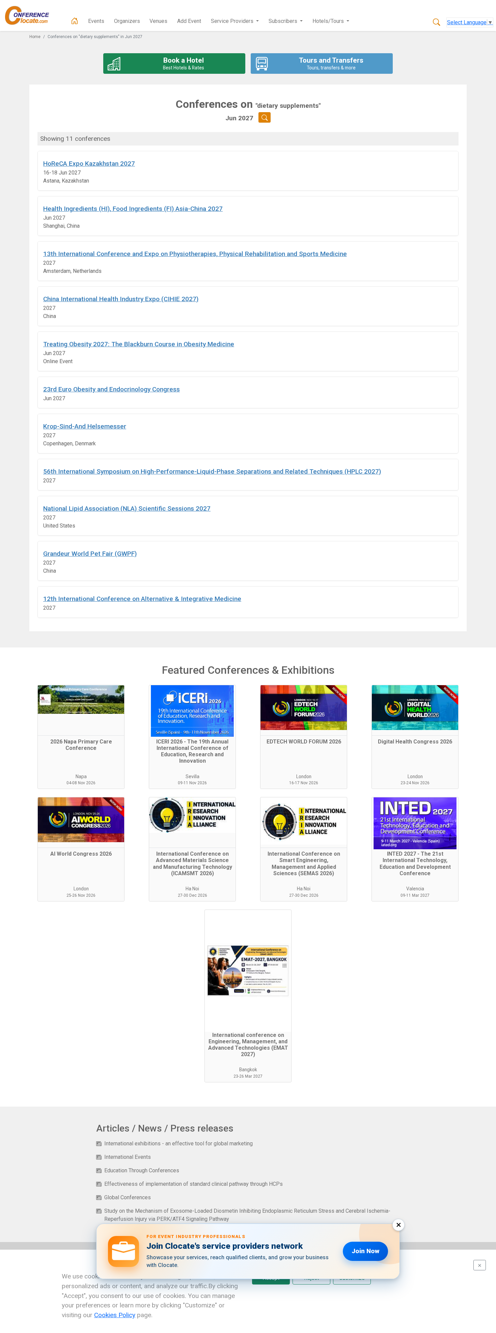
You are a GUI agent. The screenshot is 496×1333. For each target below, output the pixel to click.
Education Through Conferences (141, 1170)
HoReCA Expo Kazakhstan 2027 (89, 163)
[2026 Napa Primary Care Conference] (81, 710)
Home (34, 36)
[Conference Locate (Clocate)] (30, 15)
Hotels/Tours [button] (328, 21)
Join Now (365, 1251)
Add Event (189, 21)
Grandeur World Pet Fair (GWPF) (90, 554)
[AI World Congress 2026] (81, 822)
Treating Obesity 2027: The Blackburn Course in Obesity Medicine (138, 344)
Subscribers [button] (284, 21)
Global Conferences (127, 1197)
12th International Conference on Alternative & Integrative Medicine (142, 599)
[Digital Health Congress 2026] (415, 710)
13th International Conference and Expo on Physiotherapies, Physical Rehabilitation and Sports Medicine (195, 254)
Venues (158, 21)
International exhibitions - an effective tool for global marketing (178, 1143)
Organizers (127, 21)
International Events (127, 1157)
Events (96, 21)
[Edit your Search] (264, 117)
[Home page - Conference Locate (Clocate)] (74, 21)
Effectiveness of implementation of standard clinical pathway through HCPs (193, 1184)
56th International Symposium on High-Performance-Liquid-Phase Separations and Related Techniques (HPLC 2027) (212, 471)
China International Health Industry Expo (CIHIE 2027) (120, 299)
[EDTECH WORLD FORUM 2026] (303, 710)
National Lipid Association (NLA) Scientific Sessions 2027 (127, 508)
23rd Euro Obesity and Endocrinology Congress (111, 389)
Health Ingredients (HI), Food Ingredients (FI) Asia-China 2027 (133, 209)
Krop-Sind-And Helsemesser (84, 426)
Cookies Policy (114, 1315)
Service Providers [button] (233, 21)
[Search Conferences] (436, 22)
